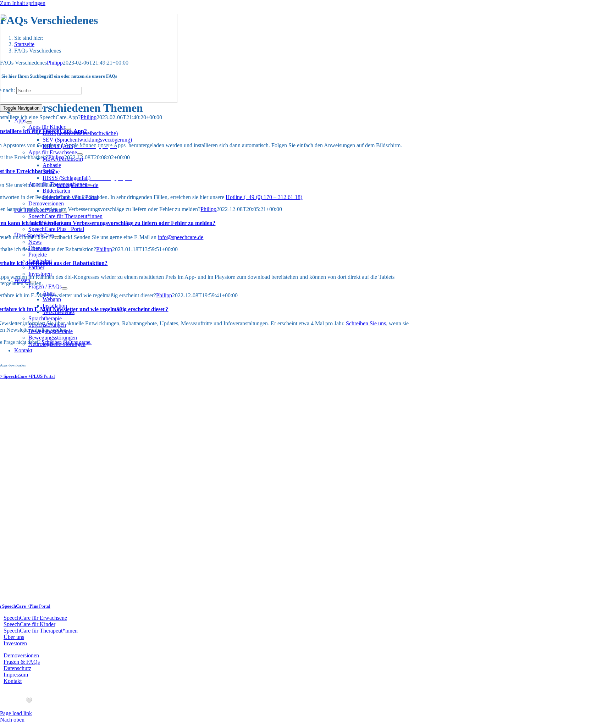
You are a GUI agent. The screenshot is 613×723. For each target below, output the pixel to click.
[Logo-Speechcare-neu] (88, 101)
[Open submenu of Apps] (29, 122)
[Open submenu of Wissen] (33, 282)
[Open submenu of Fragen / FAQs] (64, 288)
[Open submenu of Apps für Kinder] (68, 129)
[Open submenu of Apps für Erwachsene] (80, 154)
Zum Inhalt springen (22, 3)
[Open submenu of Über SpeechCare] (57, 237)
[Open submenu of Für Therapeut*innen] (64, 212)
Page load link (16, 713)
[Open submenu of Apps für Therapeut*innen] (90, 186)
